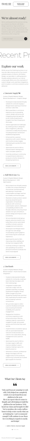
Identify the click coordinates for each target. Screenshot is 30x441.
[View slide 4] (18, 430)
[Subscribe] (25, 38)
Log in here (18, 438)
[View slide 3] (16, 430)
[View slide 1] (12, 430)
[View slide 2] (14, 430)
